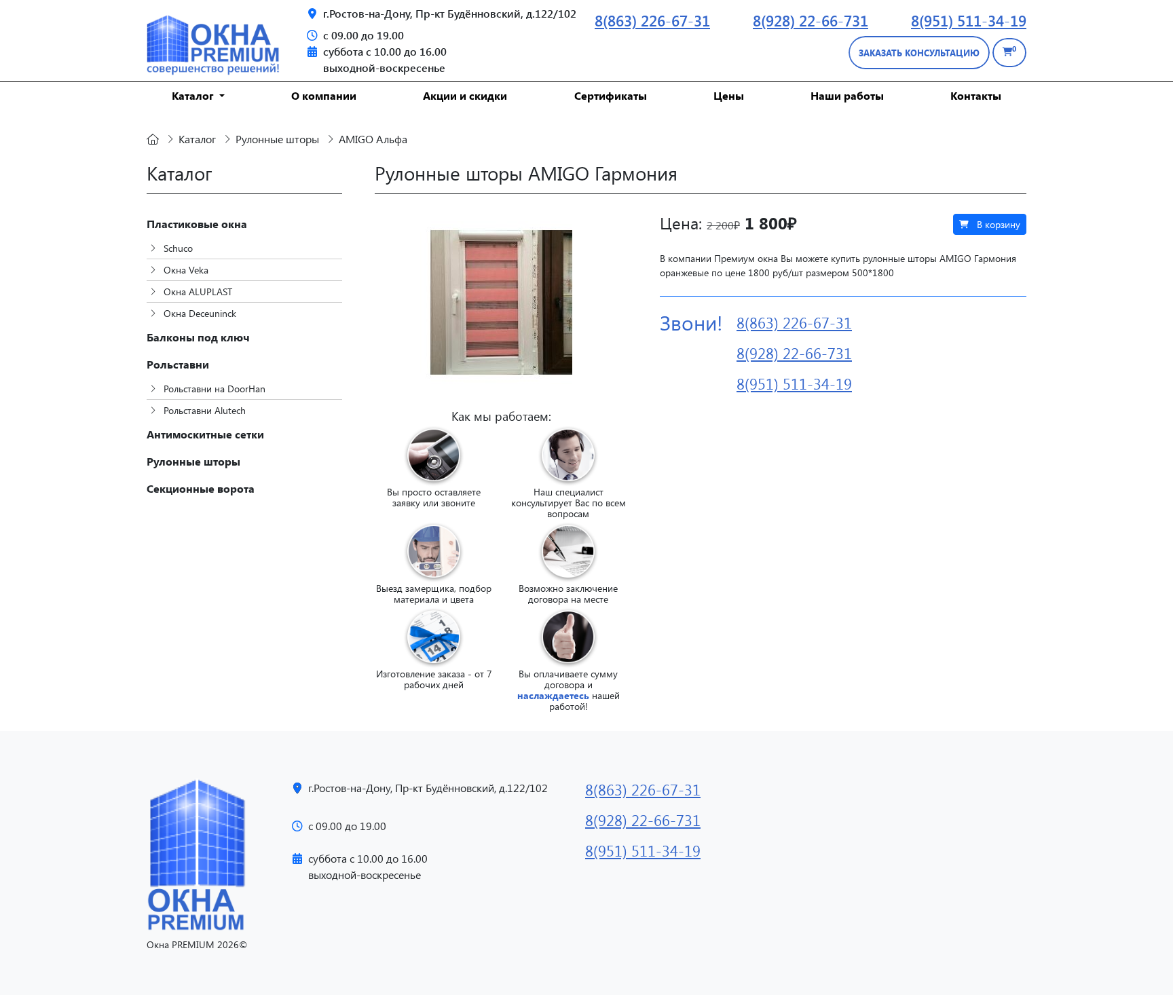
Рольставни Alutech (203, 410)
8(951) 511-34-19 (968, 20)
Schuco (177, 248)
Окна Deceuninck (198, 313)
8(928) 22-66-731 (810, 20)
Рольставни (178, 364)
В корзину (997, 224)
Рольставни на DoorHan (213, 388)
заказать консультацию (919, 52)
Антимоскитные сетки (205, 434)
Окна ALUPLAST (196, 291)
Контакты (975, 95)
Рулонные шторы (193, 461)
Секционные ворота (201, 488)
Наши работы (847, 95)
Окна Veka (184, 269)
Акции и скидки (465, 95)
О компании (323, 95)
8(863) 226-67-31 (652, 20)
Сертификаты (610, 95)
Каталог (194, 95)
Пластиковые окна (197, 224)
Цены (728, 95)
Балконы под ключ (198, 337)
